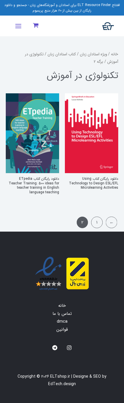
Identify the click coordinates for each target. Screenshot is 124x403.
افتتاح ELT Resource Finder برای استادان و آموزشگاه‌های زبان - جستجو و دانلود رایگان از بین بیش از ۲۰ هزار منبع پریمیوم (62, 7)
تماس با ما (62, 313)
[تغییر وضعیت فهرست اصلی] (18, 26)
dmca (62, 321)
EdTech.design (62, 384)
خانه (114, 54)
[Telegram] (54, 347)
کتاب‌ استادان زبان (62, 54)
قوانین (62, 329)
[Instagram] (69, 347)
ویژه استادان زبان (93, 54)
